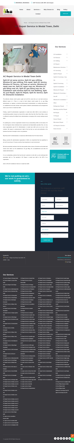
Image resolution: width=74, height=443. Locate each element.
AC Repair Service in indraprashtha (28, 355)
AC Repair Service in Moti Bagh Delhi (10, 289)
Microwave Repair (58, 122)
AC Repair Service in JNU (61, 338)
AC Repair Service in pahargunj (62, 284)
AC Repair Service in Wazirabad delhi (10, 358)
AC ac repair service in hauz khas (45, 325)
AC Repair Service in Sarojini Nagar (45, 282)
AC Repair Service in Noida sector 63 (10, 381)
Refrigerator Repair (58, 106)
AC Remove (56, 57)
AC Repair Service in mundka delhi (45, 379)
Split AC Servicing (58, 83)
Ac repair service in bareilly (26, 383)
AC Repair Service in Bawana (44, 343)
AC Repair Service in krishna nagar (63, 355)
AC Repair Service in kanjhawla (62, 345)
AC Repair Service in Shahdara (44, 278)
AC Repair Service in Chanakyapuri (45, 349)
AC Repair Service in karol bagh (62, 347)
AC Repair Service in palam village (63, 282)
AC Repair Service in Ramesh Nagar (45, 310)
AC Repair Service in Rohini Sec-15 (45, 299)
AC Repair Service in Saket (43, 314)
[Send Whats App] (72, 439)
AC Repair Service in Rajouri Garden (45, 312)
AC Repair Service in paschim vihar (63, 280)
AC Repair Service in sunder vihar (28, 314)
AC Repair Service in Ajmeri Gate (62, 293)
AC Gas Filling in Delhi (60, 386)
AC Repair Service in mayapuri (62, 327)
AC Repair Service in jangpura (27, 360)
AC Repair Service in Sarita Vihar (45, 284)
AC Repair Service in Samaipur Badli (45, 286)
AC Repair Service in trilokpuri (27, 312)
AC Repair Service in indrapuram (27, 293)
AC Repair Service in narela (61, 314)
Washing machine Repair (60, 109)
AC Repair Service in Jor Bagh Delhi (28, 286)
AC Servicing (57, 70)
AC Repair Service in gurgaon (27, 295)
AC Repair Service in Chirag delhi (10, 295)
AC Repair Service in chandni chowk (28, 349)
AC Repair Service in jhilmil (61, 336)
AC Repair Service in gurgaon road (28, 347)
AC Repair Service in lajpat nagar (62, 358)
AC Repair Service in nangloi (61, 317)
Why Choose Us (49, 9)
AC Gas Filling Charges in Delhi (62, 383)
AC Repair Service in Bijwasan (44, 345)
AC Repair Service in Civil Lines (44, 355)
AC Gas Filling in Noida (60, 388)
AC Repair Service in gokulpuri (27, 338)
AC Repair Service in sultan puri (27, 317)
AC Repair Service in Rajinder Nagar (45, 317)
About (28, 9)
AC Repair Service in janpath (44, 289)
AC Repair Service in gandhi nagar (28, 336)
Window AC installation (59, 99)
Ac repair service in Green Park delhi (28, 371)
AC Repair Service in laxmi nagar (62, 360)
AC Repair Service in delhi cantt (27, 327)
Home (21, 9)
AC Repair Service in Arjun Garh (44, 336)
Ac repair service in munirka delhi (10, 420)
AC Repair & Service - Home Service (59, 127)
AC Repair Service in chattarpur (44, 351)
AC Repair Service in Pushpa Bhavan (45, 319)
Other (55, 103)
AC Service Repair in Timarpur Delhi (10, 278)
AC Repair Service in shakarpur (27, 325)
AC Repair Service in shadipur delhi (63, 381)
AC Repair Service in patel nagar (62, 278)
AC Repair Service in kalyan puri (62, 343)
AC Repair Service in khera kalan (62, 349)
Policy (65, 9)
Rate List (65, 13)
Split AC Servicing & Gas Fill (61, 392)
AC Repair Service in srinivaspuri (27, 321)
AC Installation (57, 54)
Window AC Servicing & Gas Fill (62, 390)
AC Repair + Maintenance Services (59, 65)
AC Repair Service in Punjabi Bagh (45, 321)
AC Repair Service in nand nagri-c (63, 321)
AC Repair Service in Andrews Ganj (45, 334)
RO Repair (56, 112)
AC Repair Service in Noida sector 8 (10, 405)
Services (36, 9)
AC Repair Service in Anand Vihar (27, 278)
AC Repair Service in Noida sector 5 (10, 407)
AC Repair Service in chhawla (44, 353)
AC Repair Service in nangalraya (62, 319)
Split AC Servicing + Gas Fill (60, 78)
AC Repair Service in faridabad (27, 299)
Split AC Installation (58, 86)
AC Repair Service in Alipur (43, 332)
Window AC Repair (58, 90)
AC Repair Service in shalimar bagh (28, 323)
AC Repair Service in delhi (26, 302)
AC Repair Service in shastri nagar (28, 319)
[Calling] (72, 436)
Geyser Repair (57, 119)
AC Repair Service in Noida (26, 291)
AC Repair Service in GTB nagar (27, 345)
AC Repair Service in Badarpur (44, 340)
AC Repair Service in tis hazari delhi (63, 297)
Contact (38, 14)
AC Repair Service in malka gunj (62, 364)
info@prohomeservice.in (64, 257)
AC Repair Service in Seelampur (44, 280)
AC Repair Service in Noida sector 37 (10, 403)
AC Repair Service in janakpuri (27, 358)
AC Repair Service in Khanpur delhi (10, 379)
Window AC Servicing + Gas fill (59, 95)
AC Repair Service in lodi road (62, 362)
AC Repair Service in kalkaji (61, 340)
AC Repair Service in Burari (44, 347)
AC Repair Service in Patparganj (44, 327)
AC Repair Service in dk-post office (28, 330)
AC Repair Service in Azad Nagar (10, 360)
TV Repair (56, 115)
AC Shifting (56, 60)
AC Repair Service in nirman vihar (63, 295)
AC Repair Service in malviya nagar (63, 334)
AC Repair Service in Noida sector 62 (10, 383)
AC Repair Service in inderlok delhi (28, 377)
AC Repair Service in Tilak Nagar (10, 317)
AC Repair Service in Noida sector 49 (10, 409)
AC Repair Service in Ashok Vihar (45, 338)
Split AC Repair (57, 73)
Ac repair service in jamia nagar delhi (28, 379)
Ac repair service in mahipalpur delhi (10, 424)
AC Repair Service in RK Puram (44, 304)
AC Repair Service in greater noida (28, 297)
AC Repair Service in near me (62, 299)
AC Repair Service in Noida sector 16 (10, 399)
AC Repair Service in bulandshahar (28, 388)
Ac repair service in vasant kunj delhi (10, 422)
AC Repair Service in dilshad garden (45, 330)
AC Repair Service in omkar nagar (63, 286)
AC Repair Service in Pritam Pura (45, 323)
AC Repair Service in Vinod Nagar (10, 297)
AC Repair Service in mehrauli (62, 325)
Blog (58, 9)
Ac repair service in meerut (26, 381)
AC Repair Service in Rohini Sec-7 (45, 302)
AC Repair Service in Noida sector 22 (10, 401)
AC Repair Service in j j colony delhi (63, 375)
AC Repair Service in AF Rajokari (27, 289)
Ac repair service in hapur (26, 386)
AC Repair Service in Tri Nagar (27, 284)
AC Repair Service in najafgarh (62, 323)
